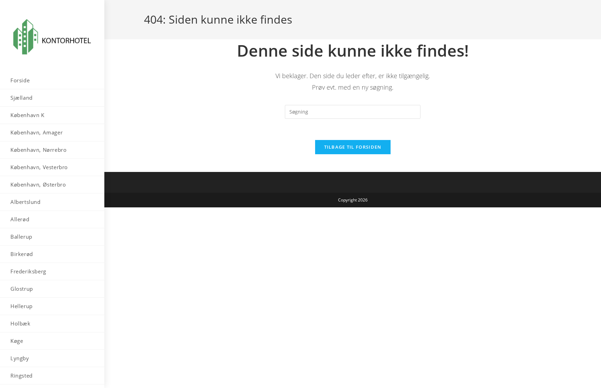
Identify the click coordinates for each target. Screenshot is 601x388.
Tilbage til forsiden (353, 147)
